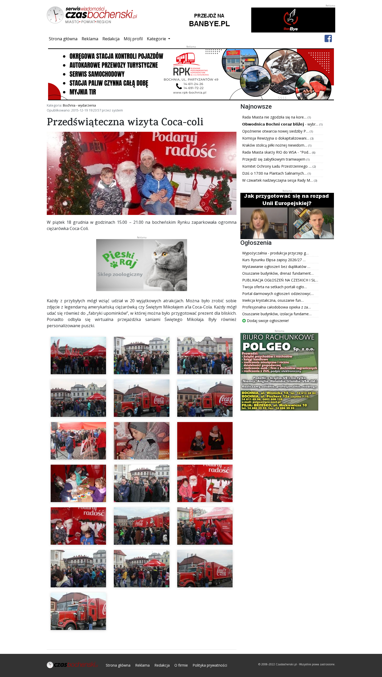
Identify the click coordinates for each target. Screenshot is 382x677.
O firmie (181, 665)
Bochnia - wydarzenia (79, 105)
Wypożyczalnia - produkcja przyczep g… (275, 253)
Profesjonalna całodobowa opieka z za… (276, 307)
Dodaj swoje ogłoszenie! (267, 320)
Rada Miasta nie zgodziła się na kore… (275, 117)
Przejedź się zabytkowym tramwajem (274, 159)
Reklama (90, 39)
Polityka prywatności (210, 665)
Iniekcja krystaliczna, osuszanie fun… (273, 300)
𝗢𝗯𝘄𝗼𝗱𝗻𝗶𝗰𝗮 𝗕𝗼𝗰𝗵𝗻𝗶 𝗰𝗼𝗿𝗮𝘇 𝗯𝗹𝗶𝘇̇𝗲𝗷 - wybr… (280, 124)
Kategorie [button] (157, 39)
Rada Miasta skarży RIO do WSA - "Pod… (277, 152)
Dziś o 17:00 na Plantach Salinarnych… (275, 173)
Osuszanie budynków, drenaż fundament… (278, 273)
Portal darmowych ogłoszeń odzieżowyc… (278, 293)
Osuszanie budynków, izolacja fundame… (277, 313)
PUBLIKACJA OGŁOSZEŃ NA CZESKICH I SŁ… (280, 280)
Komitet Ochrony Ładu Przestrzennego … (277, 166)
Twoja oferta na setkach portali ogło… (274, 286)
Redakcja (111, 39)
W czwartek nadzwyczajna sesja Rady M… (278, 180)
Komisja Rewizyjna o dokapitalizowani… (276, 138)
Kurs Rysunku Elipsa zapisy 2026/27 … (274, 259)
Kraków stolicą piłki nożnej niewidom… (275, 145)
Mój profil (133, 39)
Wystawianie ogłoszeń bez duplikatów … (276, 266)
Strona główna (64, 39)
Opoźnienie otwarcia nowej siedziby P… (276, 131)
